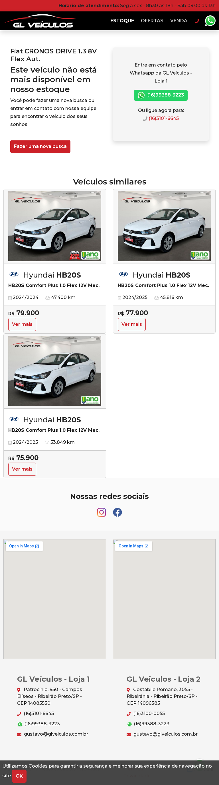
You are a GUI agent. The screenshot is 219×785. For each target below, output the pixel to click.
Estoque (122, 20)
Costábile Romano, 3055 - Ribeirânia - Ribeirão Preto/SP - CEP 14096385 (162, 696)
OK (19, 776)
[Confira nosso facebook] (117, 509)
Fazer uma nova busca (40, 146)
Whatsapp (210, 21)
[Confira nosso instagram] (102, 509)
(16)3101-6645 (163, 118)
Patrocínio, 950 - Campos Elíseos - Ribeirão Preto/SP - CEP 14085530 (49, 696)
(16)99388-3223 (165, 95)
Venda (178, 20)
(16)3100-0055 (148, 713)
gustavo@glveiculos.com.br (55, 734)
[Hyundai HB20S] (55, 226)
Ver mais (22, 324)
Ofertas (152, 20)
